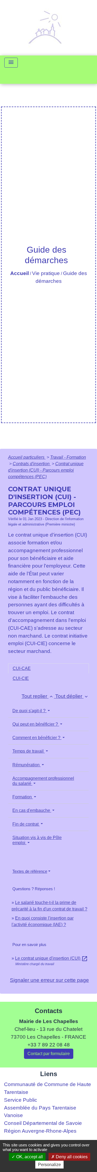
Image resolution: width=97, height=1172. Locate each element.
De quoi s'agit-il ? (29, 710)
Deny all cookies (71, 1156)
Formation (22, 797)
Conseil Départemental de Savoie (43, 1123)
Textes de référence (29, 871)
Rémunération (26, 765)
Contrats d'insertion (32, 463)
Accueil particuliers (27, 457)
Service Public (20, 1100)
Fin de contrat (26, 824)
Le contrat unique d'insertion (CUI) (51, 958)
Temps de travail (28, 751)
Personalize (49, 1164)
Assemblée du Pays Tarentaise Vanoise (40, 1111)
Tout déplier (72, 696)
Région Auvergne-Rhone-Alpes (40, 1131)
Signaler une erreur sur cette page (49, 980)
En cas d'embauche (31, 810)
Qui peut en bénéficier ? (35, 724)
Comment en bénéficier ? (36, 737)
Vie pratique (46, 273)
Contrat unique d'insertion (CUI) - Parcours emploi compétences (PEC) (46, 470)
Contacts (48, 1010)
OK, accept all (29, 1156)
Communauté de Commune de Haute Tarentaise (47, 1088)
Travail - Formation (68, 457)
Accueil (19, 273)
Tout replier (38, 696)
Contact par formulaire (48, 1053)
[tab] (48, 668)
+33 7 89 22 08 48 (48, 1045)
